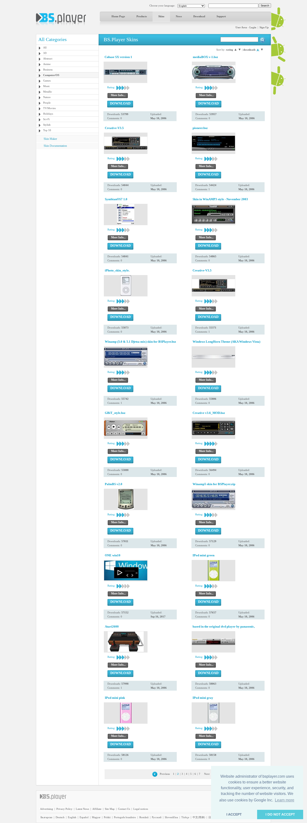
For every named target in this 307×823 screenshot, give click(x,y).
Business (48, 69)
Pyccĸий (156, 817)
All (45, 47)
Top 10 (47, 130)
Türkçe (185, 817)
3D (45, 53)
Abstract (47, 58)
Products (141, 16)
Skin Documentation (55, 145)
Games (47, 80)
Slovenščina (171, 817)
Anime (47, 64)
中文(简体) (199, 817)
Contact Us (124, 808)
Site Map (110, 808)
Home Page (118, 16)
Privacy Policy (64, 808)
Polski (107, 817)
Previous (165, 773)
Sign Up (264, 27)
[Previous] (155, 773)
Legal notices (140, 808)
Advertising (46, 808)
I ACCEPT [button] (234, 814)
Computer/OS (51, 75)
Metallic (47, 91)
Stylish (47, 124)
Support (221, 16)
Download (199, 16)
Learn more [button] (284, 800)
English (72, 817)
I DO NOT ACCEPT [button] (280, 814)
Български (46, 817)
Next (207, 773)
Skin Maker (50, 139)
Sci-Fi (46, 119)
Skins (161, 16)
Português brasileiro (125, 817)
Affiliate (96, 808)
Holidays (48, 113)
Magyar (96, 817)
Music (46, 86)
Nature (47, 97)
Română (143, 817)
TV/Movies (49, 108)
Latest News (82, 808)
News (179, 16)
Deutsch (60, 817)
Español (84, 817)
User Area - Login (246, 27)
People (47, 102)
